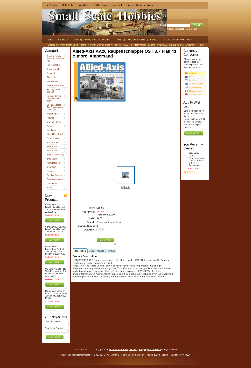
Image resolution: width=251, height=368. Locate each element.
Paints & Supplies (54, 175)
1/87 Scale (51, 146)
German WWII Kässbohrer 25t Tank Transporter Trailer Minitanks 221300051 (55, 250)
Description (80, 251)
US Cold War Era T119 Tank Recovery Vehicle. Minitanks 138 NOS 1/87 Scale (56, 272)
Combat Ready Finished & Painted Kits (55, 58)
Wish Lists (83, 5)
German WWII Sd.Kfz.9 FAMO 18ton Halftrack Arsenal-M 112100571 (55, 229)
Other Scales (52, 138)
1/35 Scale (51, 159)
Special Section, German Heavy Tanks (53, 98)
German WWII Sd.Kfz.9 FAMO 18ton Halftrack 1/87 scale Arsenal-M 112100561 (55, 208)
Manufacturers (52, 163)
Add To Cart (54, 220)
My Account (52, 5)
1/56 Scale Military (55, 155)
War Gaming (53, 81)
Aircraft (49, 126)
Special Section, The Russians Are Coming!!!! (54, 107)
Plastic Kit (51, 77)
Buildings (51, 130)
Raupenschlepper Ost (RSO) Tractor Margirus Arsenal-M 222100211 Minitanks (56, 294)
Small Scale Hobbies (118, 349)
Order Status (68, 5)
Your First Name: (53, 321)
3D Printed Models (55, 85)
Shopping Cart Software (150, 349)
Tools (48, 187)
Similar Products (96, 251)
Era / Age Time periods (52, 90)
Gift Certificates (101, 5)
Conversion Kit (54, 69)
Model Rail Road (54, 134)
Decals (49, 171)
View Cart (117, 5)
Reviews (111, 251)
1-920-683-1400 (101, 355)
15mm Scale (52, 142)
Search (162, 25)
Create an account (144, 5)
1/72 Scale (51, 150)
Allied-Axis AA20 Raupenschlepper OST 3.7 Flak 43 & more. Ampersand (196, 159)
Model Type (51, 114)
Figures (49, 118)
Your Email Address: (54, 328)
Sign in (130, 5)
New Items (52, 183)
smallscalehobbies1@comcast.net (76, 355)
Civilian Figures (54, 122)
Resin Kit (51, 73)
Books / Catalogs (54, 179)
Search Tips (191, 29)
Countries (50, 167)
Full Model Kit (53, 65)
